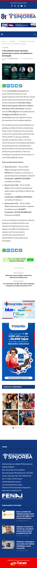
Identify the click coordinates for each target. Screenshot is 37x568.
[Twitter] (15, 6)
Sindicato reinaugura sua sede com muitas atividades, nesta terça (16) (25, 545)
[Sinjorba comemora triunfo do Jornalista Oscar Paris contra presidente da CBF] (8, 530)
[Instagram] (18, 6)
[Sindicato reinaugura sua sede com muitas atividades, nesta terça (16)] (8, 545)
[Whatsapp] (25, 6)
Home (4, 41)
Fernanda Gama (13, 58)
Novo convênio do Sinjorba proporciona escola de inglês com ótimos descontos (25, 515)
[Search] (35, 34)
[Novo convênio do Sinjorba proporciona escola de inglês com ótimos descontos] (8, 515)
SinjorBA (12, 41)
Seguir (30, 260)
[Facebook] (11, 6)
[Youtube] (22, 6)
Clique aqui (11, 259)
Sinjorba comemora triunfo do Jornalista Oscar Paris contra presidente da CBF (25, 530)
